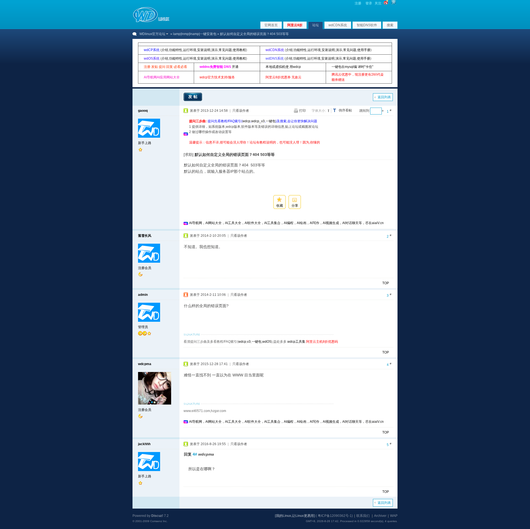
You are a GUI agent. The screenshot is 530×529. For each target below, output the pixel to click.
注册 (358, 3)
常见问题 (225, 50)
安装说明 (203, 50)
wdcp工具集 (296, 342)
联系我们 (363, 516)
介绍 (164, 50)
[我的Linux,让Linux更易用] (295, 516)
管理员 (143, 327)
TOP (385, 283)
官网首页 (271, 25)
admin (143, 295)
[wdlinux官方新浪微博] (386, 3)
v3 (249, 342)
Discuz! (157, 516)
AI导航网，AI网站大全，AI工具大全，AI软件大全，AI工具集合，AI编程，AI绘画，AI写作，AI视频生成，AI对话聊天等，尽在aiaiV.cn (286, 223)
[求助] (189, 154)
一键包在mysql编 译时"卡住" (352, 67)
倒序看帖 (345, 110)
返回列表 (384, 97)
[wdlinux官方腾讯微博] (393, 3)
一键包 (270, 121)
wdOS (266, 342)
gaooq (143, 111)
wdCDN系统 (337, 25)
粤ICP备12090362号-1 (335, 516)
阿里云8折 (295, 25)
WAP (394, 516)
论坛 (315, 25)
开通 (235, 67)
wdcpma (144, 364)
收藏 (279, 206)
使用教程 (239, 50)
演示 (214, 50)
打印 (302, 111)
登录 (368, 3)
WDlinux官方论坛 (152, 34)
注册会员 (144, 268)
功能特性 (175, 50)
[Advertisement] (289, 147)
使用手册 (363, 50)
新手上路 (144, 143)
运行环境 (189, 50)
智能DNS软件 (367, 25)
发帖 (193, 96)
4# (195, 454)
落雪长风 (144, 236)
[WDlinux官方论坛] (151, 21)
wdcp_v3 (258, 121)
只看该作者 (240, 111)
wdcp (246, 121)
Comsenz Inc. (159, 521)
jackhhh (144, 444)
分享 (295, 206)
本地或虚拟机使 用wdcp (283, 67)
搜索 (390, 25)
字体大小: (319, 111)
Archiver (380, 516)
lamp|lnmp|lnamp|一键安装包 (194, 34)
